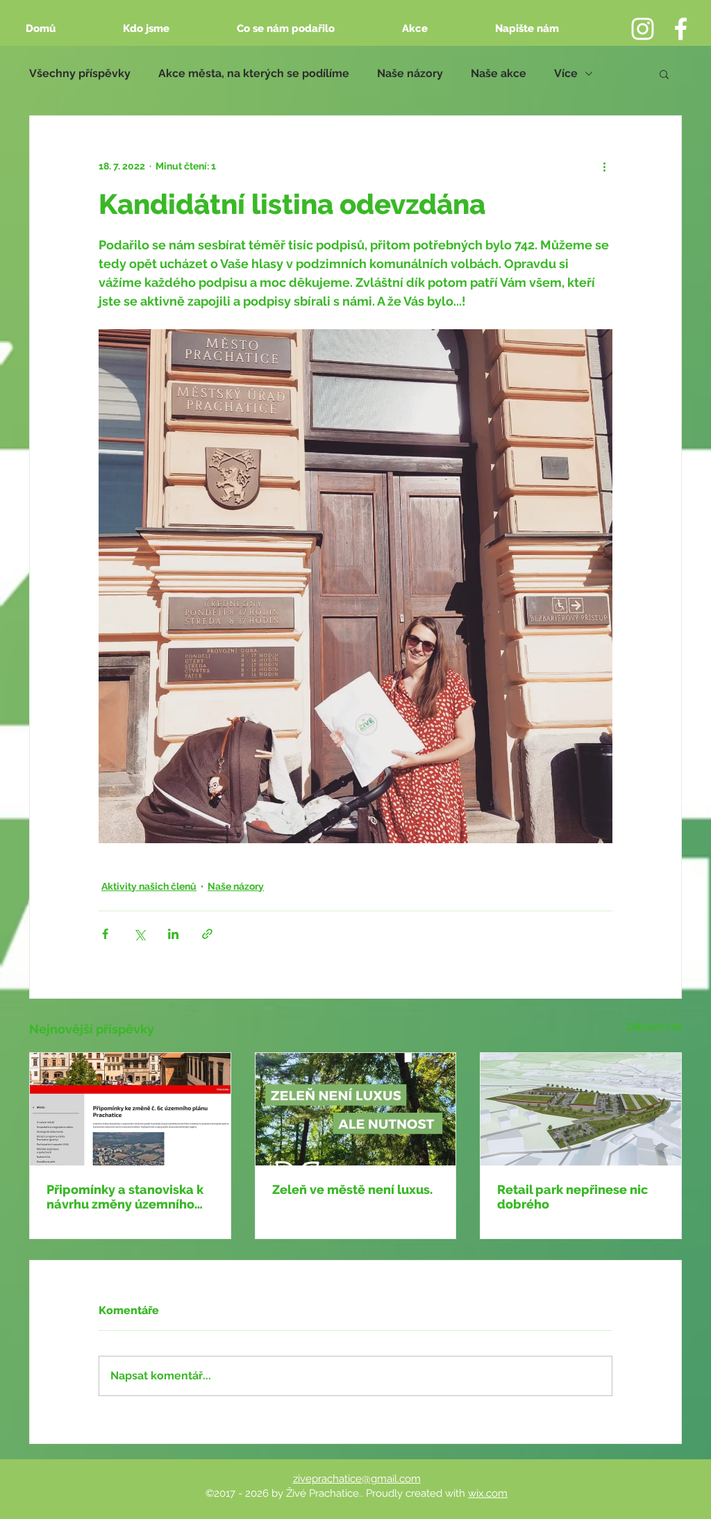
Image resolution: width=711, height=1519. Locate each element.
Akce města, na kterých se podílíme (253, 73)
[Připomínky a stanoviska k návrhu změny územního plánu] (130, 1109)
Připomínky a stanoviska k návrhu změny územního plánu (125, 1196)
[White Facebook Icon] (681, 29)
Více (566, 73)
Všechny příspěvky (80, 73)
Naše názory (410, 73)
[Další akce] (604, 166)
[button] (664, 73)
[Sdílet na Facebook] (105, 933)
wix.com (488, 1493)
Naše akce (498, 73)
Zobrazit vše (654, 1026)
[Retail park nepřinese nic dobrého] (580, 1109)
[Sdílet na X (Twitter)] (139, 933)
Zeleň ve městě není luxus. (352, 1189)
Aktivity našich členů (148, 886)
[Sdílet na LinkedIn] (173, 933)
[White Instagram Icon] (643, 29)
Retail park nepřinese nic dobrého (572, 1196)
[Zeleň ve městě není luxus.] (356, 1109)
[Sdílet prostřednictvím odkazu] (207, 933)
